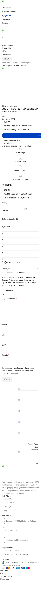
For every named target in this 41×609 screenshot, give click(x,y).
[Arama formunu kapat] (2, 2)
